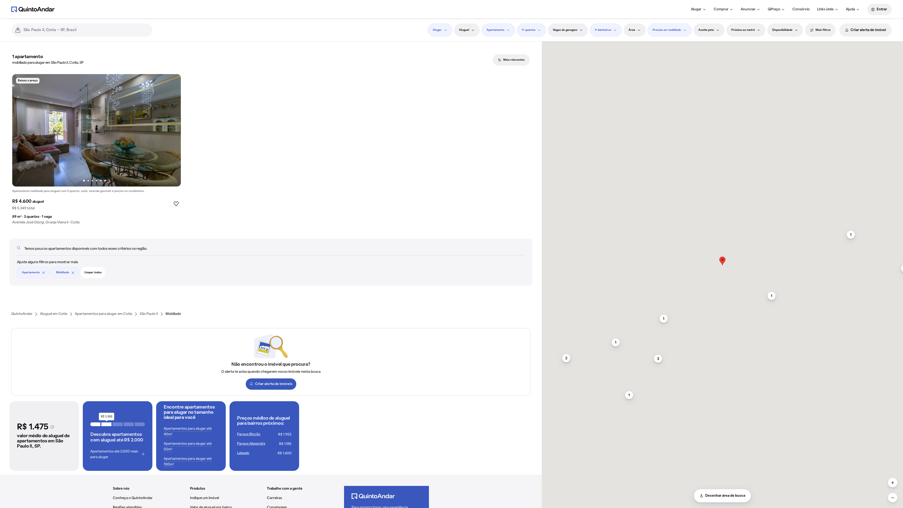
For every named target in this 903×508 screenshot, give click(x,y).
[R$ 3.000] (129, 424)
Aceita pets (706, 30)
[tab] (511, 60)
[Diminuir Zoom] (892, 497)
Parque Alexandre (251, 443)
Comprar (721, 9)
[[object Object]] (52, 427)
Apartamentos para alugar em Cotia (103, 314)
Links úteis (825, 9)
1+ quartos (528, 30)
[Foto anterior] (20, 130)
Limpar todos (93, 272)
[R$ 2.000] (106, 424)
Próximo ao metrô (743, 30)
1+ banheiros (603, 30)
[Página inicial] (33, 9)
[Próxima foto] (172, 130)
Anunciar (748, 9)
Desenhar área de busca (725, 495)
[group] (96, 151)
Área (632, 30)
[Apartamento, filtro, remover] (43, 272)
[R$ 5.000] (140, 424)
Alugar (696, 9)
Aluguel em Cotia (53, 314)
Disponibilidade (782, 30)
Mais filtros (823, 30)
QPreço (774, 9)
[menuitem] (698, 9)
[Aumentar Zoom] (892, 482)
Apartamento (495, 30)
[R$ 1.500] (95, 424)
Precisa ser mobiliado (667, 30)
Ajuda (850, 9)
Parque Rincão (248, 434)
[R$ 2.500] (117, 424)
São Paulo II (149, 314)
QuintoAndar (21, 314)
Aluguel (464, 30)
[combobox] (86, 30)
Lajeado (243, 453)
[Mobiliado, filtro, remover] (73, 272)
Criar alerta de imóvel (868, 30)
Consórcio (801, 9)
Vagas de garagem (565, 30)
